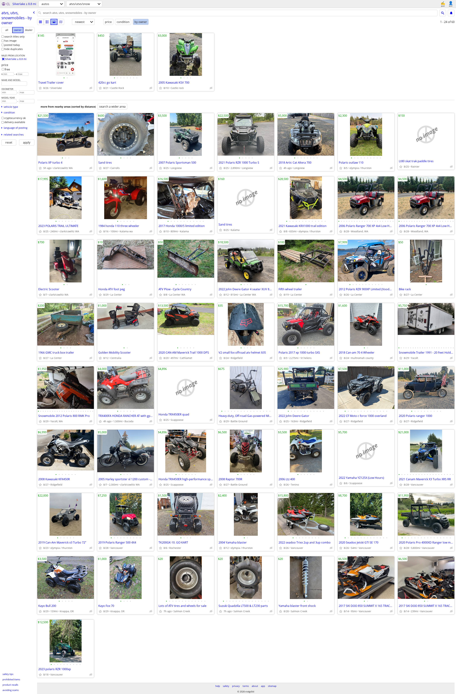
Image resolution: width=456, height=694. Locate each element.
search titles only (14, 36)
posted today (12, 45)
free (7, 69)
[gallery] (54, 22)
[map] (60, 22)
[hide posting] (91, 88)
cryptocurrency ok (15, 118)
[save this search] (451, 13)
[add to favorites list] (40, 88)
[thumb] (47, 22)
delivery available (14, 122)
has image (10, 40)
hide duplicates (13, 49)
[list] (40, 22)
